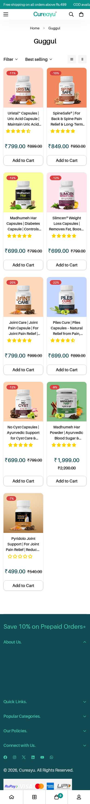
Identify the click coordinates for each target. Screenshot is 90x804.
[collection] (34, 797)
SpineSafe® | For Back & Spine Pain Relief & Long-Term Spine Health (67, 119)
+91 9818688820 (41, 753)
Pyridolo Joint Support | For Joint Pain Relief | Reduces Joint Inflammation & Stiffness (23, 544)
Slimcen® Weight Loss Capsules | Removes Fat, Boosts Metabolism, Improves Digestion (66, 224)
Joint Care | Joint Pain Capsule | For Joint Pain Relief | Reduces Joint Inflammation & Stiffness (23, 328)
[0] (81, 14)
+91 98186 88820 (29, 763)
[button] (18, 131)
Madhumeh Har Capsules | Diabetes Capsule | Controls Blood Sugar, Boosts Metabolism (23, 224)
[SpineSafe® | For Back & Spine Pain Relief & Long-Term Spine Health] (67, 88)
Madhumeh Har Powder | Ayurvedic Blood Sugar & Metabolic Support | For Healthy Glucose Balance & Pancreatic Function (66, 433)
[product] (11, 797)
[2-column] (82, 59)
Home (34, 28)
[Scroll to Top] (81, 779)
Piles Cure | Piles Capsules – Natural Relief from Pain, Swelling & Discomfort (67, 328)
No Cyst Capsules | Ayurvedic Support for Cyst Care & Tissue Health (23, 433)
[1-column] (72, 59)
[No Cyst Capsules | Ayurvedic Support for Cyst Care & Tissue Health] (23, 402)
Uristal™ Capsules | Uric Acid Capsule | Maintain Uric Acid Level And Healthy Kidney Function (23, 119)
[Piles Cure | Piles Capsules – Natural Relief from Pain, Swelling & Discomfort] (67, 297)
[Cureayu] (45, 14)
